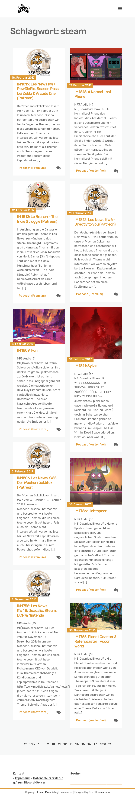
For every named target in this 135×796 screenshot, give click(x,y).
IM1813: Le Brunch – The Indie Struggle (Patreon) (37, 219)
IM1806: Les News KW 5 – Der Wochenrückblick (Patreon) (38, 483)
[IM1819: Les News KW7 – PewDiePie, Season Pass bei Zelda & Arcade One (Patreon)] (39, 63)
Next (103, 744)
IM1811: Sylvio (85, 365)
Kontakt (18, 773)
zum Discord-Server (32, 782)
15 (83, 744)
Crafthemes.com (99, 792)
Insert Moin (44, 792)
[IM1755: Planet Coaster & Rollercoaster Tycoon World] (96, 616)
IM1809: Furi (27, 350)
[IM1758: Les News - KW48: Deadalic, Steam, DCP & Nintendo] (39, 585)
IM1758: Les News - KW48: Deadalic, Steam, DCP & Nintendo (37, 611)
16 (89, 744)
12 (65, 744)
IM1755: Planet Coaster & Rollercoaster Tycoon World (95, 641)
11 (59, 744)
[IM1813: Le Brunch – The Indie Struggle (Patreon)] (39, 195)
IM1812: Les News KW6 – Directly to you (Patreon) (94, 222)
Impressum (22, 778)
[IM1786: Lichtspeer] (96, 481)
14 (77, 744)
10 (53, 744)
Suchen (76, 773)
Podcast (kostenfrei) (91, 170)
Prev (31, 744)
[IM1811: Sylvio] (96, 333)
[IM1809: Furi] (39, 326)
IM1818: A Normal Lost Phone (92, 94)
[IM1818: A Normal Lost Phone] (96, 66)
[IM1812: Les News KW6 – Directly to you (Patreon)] (96, 198)
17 (95, 744)
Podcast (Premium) (32, 168)
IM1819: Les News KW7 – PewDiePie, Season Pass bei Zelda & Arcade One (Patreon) (38, 91)
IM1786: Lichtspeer (90, 511)
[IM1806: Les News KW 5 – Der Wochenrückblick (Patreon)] (39, 457)
